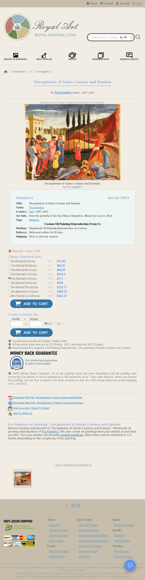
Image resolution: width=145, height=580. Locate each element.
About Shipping (58, 535)
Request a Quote (124, 525)
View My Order (88, 525)
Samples (119, 535)
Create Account (123, 556)
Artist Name (18, 71)
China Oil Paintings (90, 546)
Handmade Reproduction (94, 540)
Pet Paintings (122, 540)
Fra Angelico (43, 71)
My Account (121, 551)
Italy (32, 211)
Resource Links (88, 551)
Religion (34, 219)
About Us (55, 525)
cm (59, 323)
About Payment (58, 530)
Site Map (84, 556)
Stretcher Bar (57, 556)
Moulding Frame (59, 551)
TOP (75, 505)
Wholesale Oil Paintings (93, 535)
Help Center (56, 540)
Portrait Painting (88, 530)
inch (49, 323)
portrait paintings (72, 435)
